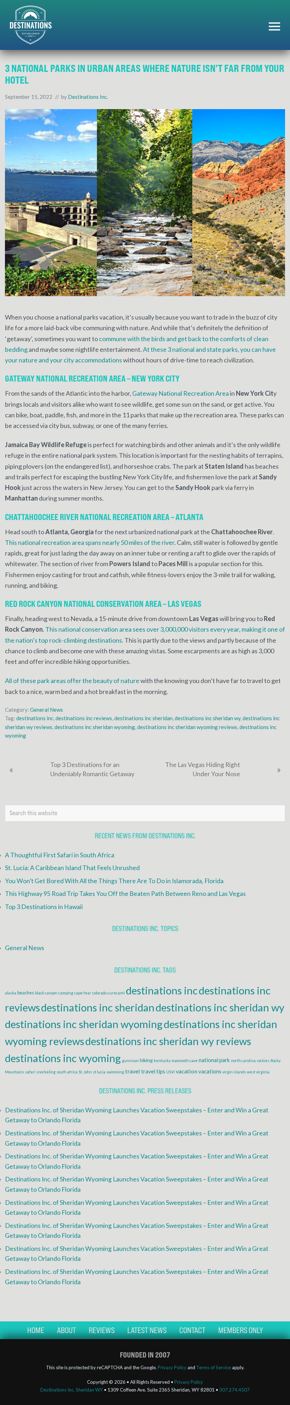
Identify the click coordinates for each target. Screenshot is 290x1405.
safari (30, 1072)
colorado (99, 993)
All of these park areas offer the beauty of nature (72, 680)
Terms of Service (213, 1367)
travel (132, 1071)
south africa (67, 1072)
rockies (263, 1060)
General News (46, 709)
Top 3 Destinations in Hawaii (44, 906)
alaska (10, 993)
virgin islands (234, 1072)
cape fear (82, 993)
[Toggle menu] (274, 26)
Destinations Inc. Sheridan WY (71, 1390)
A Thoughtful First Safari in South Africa (59, 855)
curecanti (116, 993)
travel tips (153, 1071)
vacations (209, 1071)
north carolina (243, 1060)
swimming (115, 1072)
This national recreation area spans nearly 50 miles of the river (89, 542)
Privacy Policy (172, 1367)
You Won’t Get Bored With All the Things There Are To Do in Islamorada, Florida (114, 881)
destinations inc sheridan (143, 718)
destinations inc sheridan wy (207, 718)
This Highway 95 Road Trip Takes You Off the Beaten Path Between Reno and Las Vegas (125, 893)
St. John (85, 1072)
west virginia (258, 1072)
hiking (146, 1060)
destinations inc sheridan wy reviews (168, 1041)
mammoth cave (185, 1060)
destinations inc (34, 718)
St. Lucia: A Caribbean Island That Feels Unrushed (72, 867)
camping (65, 993)
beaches (25, 992)
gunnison (130, 1060)
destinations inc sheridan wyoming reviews (187, 727)
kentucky (162, 1060)
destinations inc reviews (84, 718)
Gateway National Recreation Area (180, 393)
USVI (170, 1072)
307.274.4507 (234, 1390)
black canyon (46, 993)
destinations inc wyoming (63, 1058)
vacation (186, 1071)
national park (214, 1060)
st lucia (99, 1072)
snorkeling (46, 1072)
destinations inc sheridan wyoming (94, 727)
